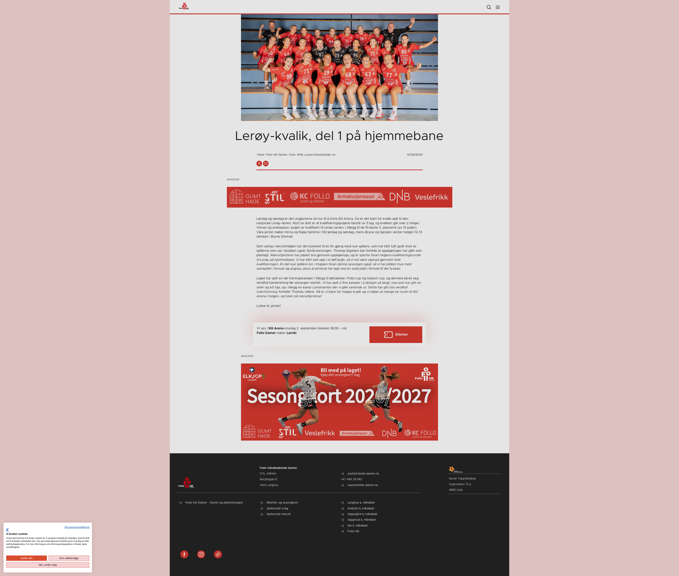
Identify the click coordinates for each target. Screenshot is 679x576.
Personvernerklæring (77, 527)
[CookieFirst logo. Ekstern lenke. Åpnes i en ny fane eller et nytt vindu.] (7, 530)
